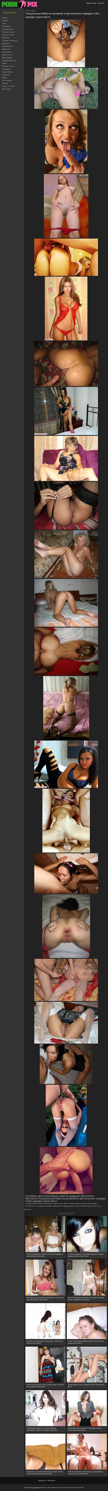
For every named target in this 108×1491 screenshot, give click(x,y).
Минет (4, 63)
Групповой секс (7, 46)
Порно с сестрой (8, 86)
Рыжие (4, 78)
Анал (4, 23)
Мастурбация (7, 58)
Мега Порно (6, 89)
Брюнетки (5, 38)
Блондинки (6, 26)
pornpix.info (34, 1487)
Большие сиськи (8, 32)
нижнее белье (7, 72)
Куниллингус (6, 52)
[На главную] (54, 4)
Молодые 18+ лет (8, 66)
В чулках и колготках (9, 41)
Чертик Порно (30, 11)
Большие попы (7, 29)
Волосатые (6, 43)
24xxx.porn (42, 1480)
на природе (6, 69)
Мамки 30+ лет (7, 55)
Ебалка (4, 18)
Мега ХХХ (27, 1209)
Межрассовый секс (9, 60)
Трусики (5, 83)
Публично (5, 75)
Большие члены (8, 35)
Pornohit (5, 21)
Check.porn (51, 1480)
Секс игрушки (7, 80)
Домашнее (6, 49)
